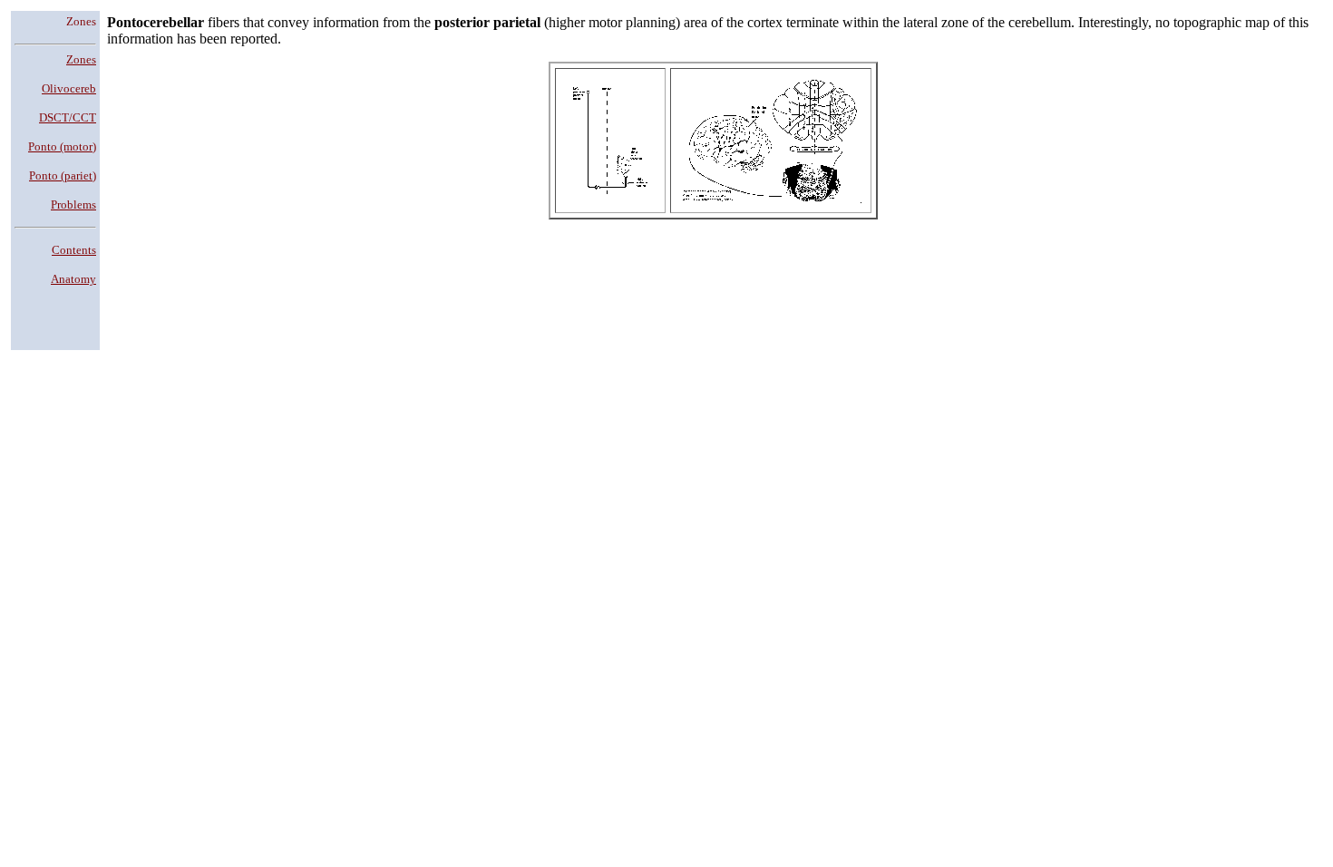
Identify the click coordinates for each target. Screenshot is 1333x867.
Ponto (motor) (62, 146)
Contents (74, 250)
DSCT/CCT (67, 117)
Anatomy (73, 279)
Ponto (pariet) (62, 175)
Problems (73, 204)
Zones (81, 59)
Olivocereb (69, 88)
